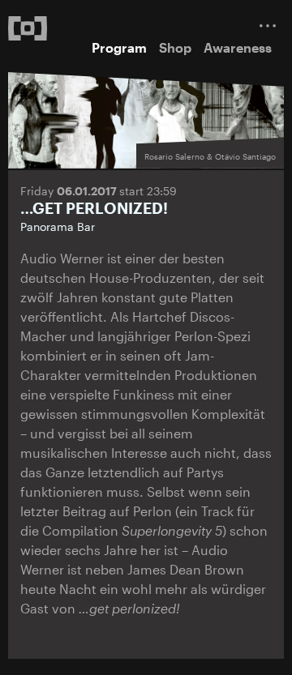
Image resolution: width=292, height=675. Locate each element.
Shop (175, 47)
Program (119, 47)
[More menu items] (268, 25)
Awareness (238, 47)
